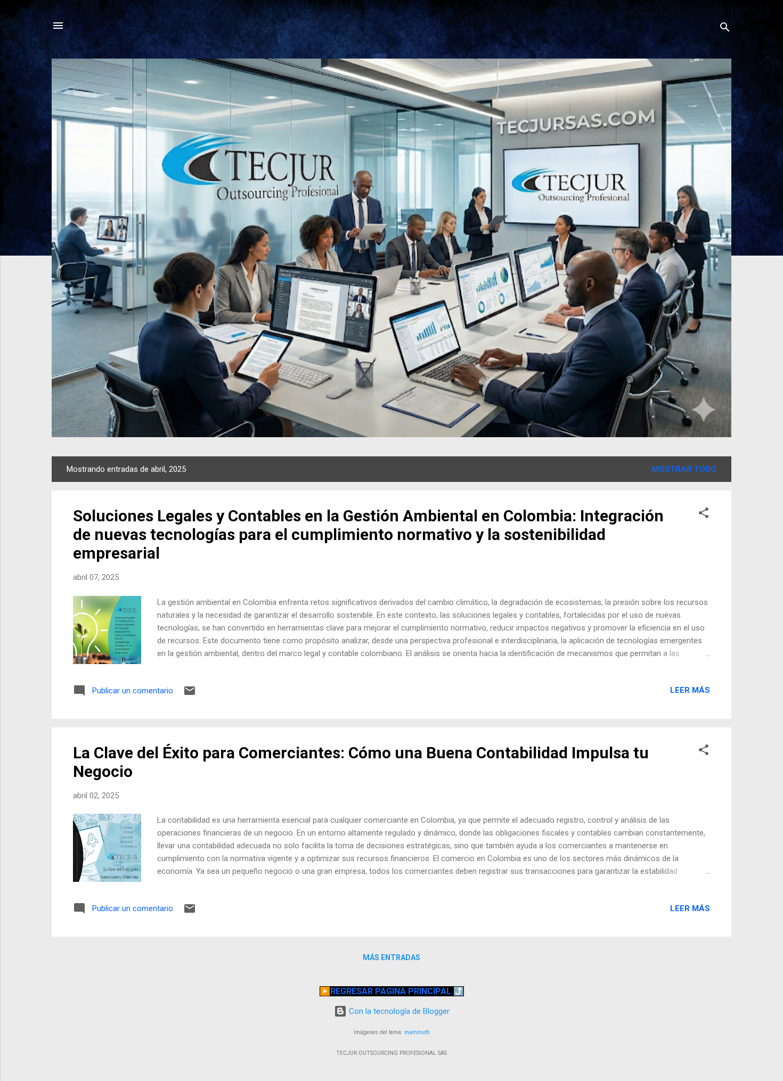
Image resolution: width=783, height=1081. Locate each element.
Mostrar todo (684, 469)
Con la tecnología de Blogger (398, 1011)
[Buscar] (725, 29)
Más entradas (391, 957)
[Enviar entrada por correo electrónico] (189, 694)
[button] (703, 514)
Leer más (690, 690)
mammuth (417, 1032)
